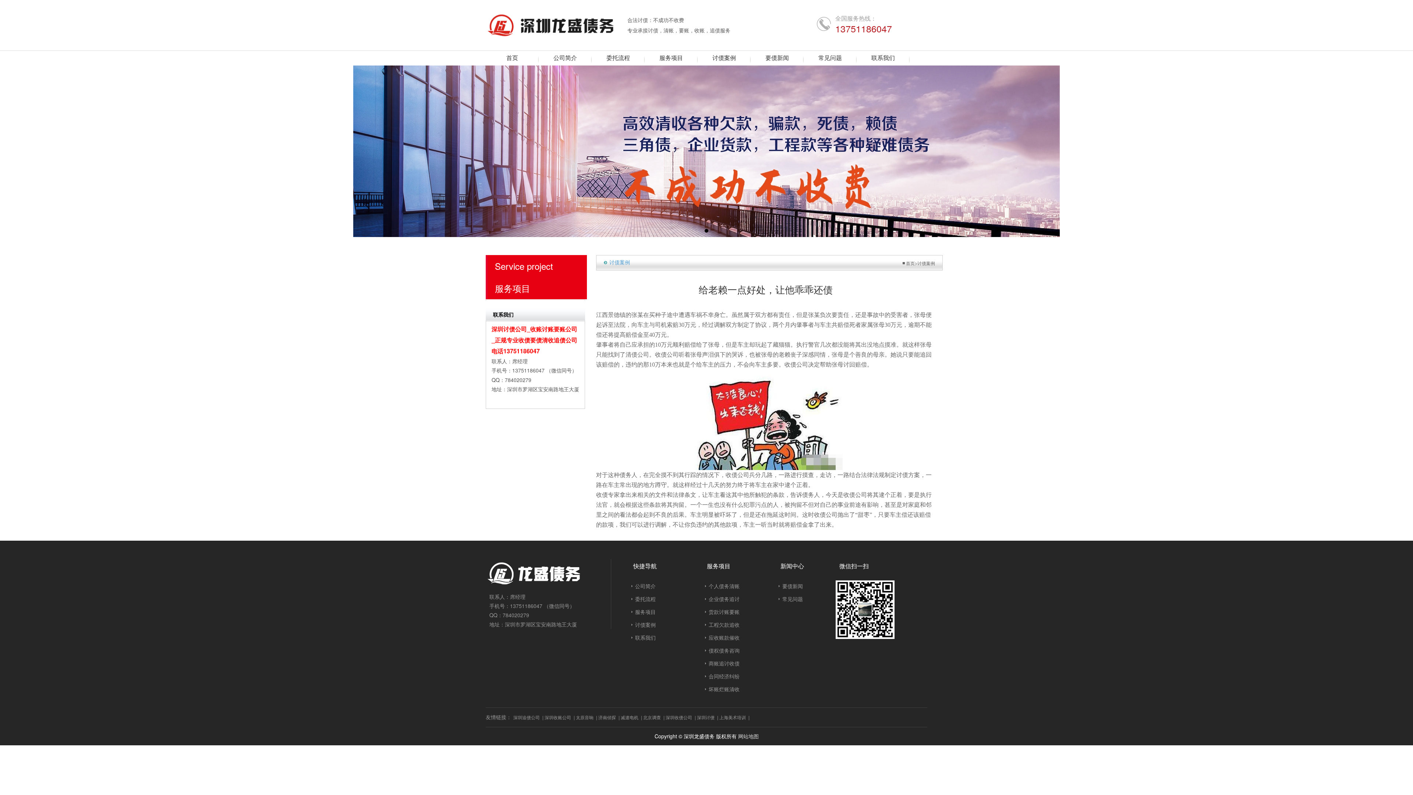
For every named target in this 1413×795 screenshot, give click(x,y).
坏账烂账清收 (724, 689)
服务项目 (645, 611)
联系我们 (645, 637)
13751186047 (863, 28)
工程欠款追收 (724, 624)
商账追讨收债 (724, 663)
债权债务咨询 (724, 650)
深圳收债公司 (679, 717)
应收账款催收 (724, 637)
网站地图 (748, 736)
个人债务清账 (724, 586)
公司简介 (645, 586)
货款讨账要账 (724, 611)
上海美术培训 (732, 717)
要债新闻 (792, 586)
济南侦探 (607, 717)
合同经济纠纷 (724, 676)
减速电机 (629, 717)
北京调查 (652, 717)
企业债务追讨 (724, 599)
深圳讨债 (706, 717)
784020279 (518, 380)
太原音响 (585, 717)
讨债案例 (926, 263)
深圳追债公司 (526, 717)
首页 (910, 263)
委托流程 (645, 599)
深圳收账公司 (558, 717)
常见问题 (792, 599)
